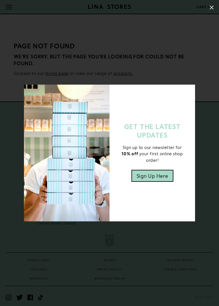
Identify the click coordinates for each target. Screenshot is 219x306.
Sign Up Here (152, 176)
